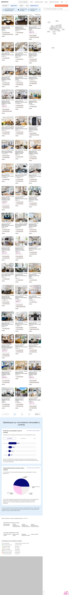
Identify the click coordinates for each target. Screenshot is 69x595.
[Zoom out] (44, 593)
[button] (62, 2)
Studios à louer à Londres (16, 535)
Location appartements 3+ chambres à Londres (35, 525)
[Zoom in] (44, 592)
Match (31, 1)
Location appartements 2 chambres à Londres (26, 525)
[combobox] (56, 9)
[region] (56, 301)
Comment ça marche (39, 1)
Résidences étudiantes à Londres (26, 535)
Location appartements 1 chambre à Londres (16, 525)
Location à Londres (34, 534)
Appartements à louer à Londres (6, 525)
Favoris (46, 1)
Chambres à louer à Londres (7, 535)
